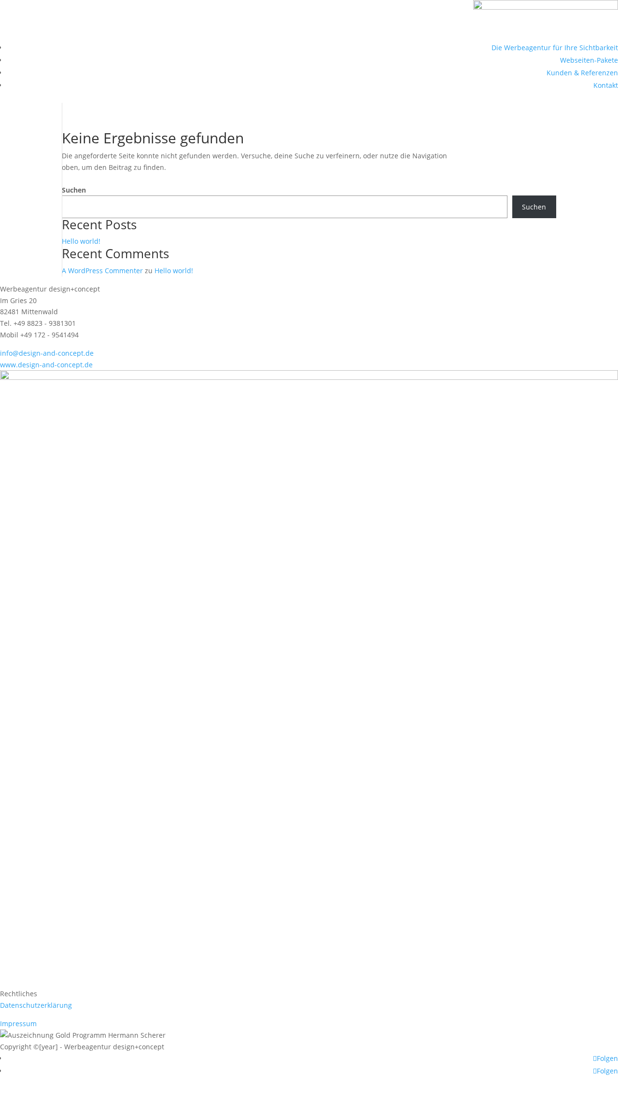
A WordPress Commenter (102, 270)
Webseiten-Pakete (589, 60)
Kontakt (605, 85)
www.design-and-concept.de (46, 364)
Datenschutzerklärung (36, 1005)
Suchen (74, 190)
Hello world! (81, 241)
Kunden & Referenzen (582, 72)
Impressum (18, 1023)
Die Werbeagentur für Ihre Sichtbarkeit (555, 47)
